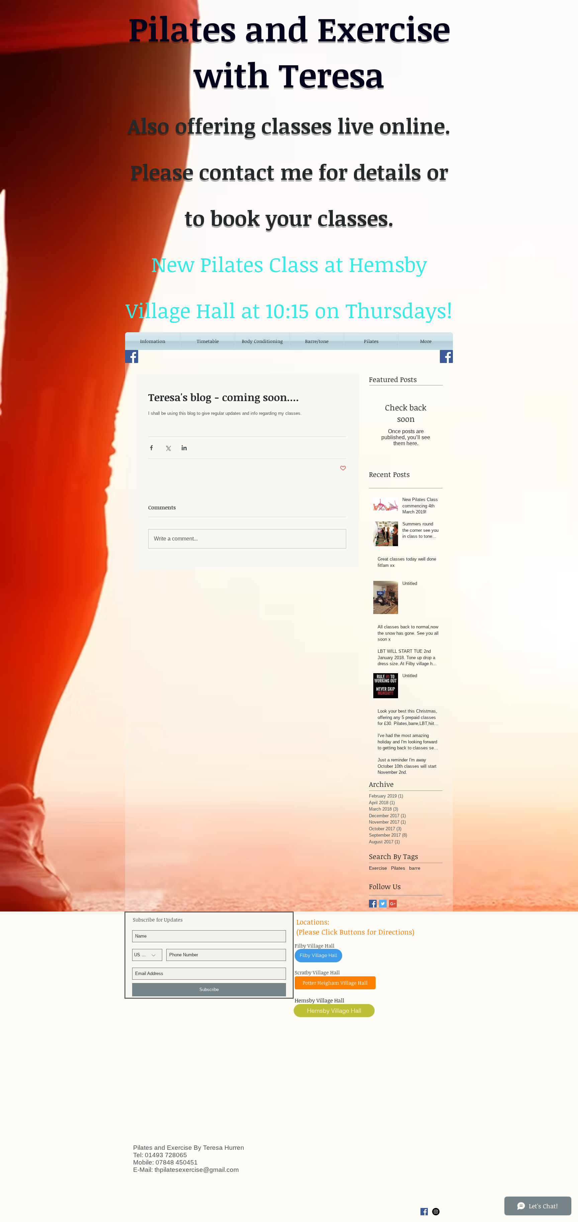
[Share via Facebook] (151, 448)
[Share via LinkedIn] (184, 448)
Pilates (398, 868)
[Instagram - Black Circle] (436, 1211)
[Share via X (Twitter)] (168, 448)
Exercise (378, 868)
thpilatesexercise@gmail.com (197, 1169)
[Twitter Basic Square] (383, 903)
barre (414, 868)
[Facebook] (131, 356)
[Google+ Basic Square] (393, 903)
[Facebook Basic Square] (373, 903)
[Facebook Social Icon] (424, 1211)
